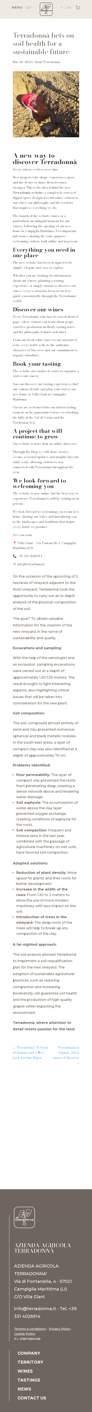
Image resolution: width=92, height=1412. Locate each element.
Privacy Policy (59, 1329)
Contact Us (32, 1398)
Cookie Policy (24, 1334)
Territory (30, 1363)
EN (69, 7)
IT (62, 7)
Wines (25, 1372)
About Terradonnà (47, 62)
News (24, 1390)
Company (29, 1354)
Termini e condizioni (30, 1329)
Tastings (29, 1381)
